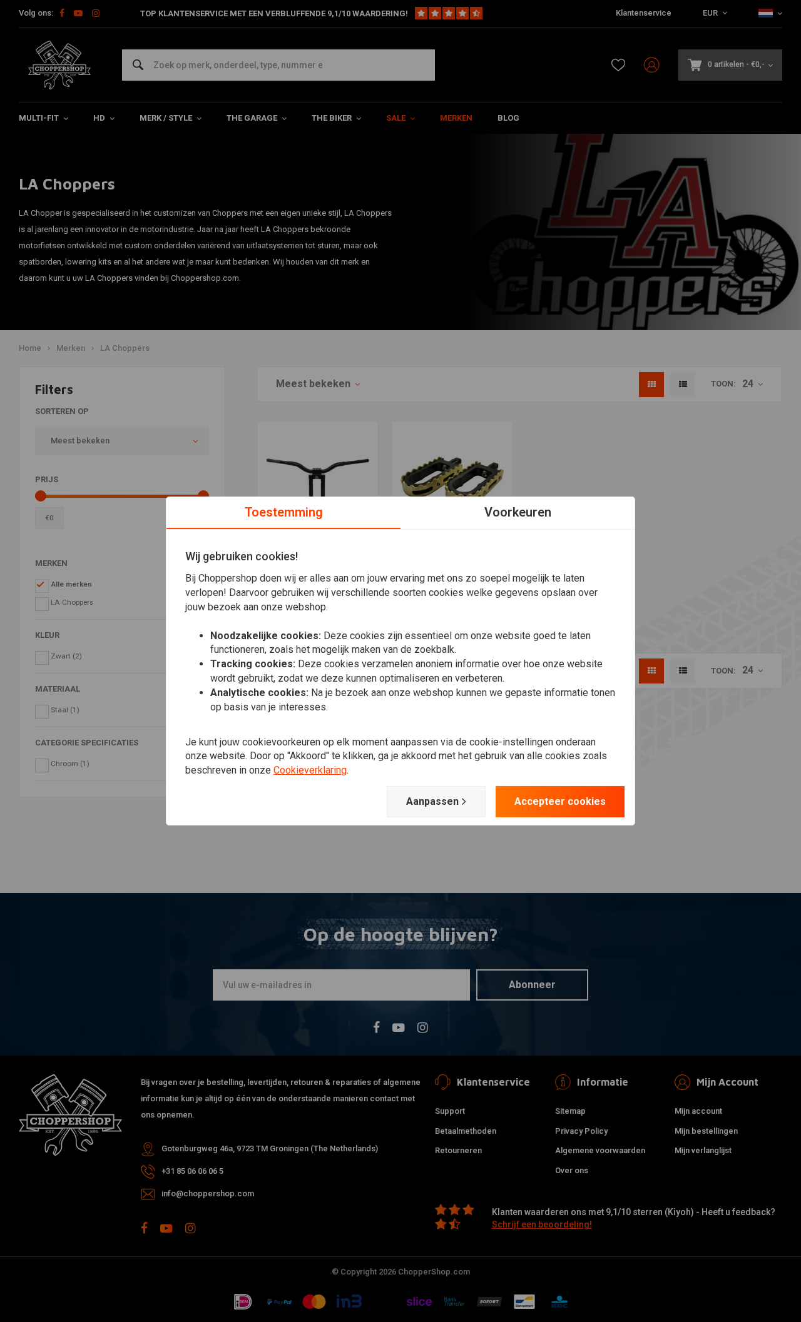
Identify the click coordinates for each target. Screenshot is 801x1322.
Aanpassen (432, 801)
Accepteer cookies (560, 801)
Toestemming (284, 512)
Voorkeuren (517, 512)
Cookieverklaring (310, 770)
